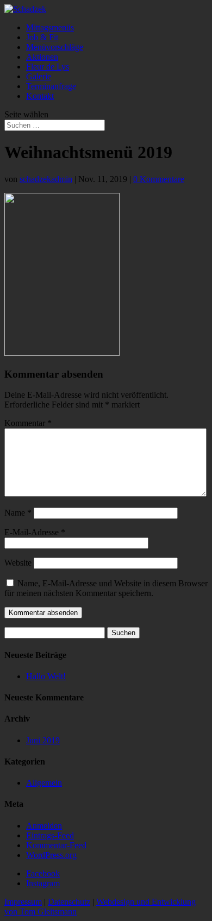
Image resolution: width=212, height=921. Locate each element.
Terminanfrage (51, 86)
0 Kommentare (158, 179)
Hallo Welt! (46, 676)
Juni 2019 (43, 740)
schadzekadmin (46, 179)
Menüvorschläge (54, 47)
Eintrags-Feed (50, 835)
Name (18, 512)
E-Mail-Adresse (34, 532)
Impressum (23, 901)
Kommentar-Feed (56, 845)
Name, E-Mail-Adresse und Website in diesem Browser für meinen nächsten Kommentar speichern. (106, 588)
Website (18, 562)
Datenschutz (69, 901)
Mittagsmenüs (50, 27)
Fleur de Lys (47, 66)
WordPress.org (51, 855)
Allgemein (44, 782)
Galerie (38, 76)
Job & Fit (42, 37)
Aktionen (42, 56)
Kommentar (28, 423)
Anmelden (44, 825)
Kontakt (40, 96)
